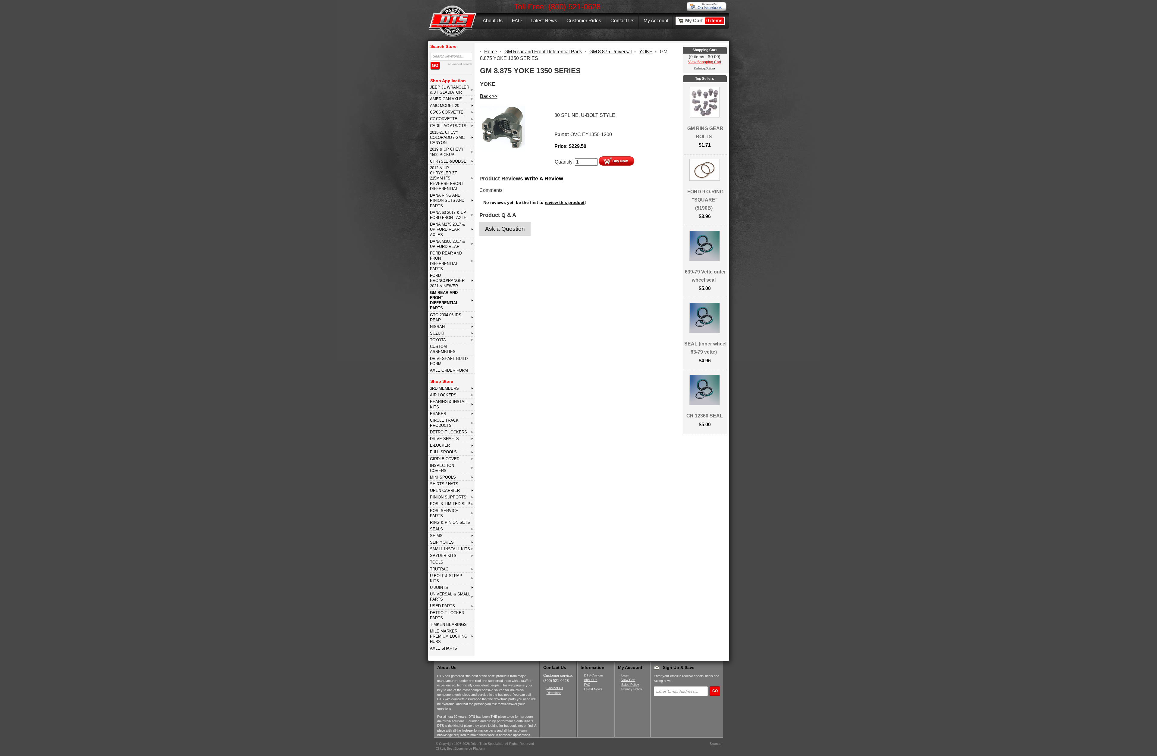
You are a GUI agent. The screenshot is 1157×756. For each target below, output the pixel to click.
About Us (493, 20)
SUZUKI (437, 333)
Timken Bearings (448, 624)
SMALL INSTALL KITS (450, 549)
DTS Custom (593, 675)
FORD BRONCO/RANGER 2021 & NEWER (447, 280)
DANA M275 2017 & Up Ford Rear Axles (447, 229)
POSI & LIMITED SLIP (450, 503)
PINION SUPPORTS (448, 497)
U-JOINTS (439, 587)
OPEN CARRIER (445, 490)
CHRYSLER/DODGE (448, 161)
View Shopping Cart (704, 62)
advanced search (460, 64)
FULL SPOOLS (443, 452)
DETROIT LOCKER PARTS (447, 615)
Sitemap (715, 743)
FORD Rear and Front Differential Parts (446, 261)
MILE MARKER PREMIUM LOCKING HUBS (448, 636)
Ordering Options (704, 68)
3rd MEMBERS (444, 388)
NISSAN (437, 326)
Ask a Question (505, 229)
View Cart (628, 680)
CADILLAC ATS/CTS (448, 125)
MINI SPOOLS (443, 477)
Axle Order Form (449, 370)
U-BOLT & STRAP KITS (446, 578)
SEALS (436, 529)
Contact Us (622, 20)
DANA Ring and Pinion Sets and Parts (447, 200)
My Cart (704, 20)
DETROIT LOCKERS (448, 432)
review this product (565, 202)
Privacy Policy (631, 689)
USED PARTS (442, 606)
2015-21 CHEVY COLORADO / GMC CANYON (447, 137)
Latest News (544, 20)
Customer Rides (583, 20)
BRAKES (438, 413)
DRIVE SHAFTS (444, 438)
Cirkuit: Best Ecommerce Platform (460, 748)
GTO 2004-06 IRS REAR (445, 317)
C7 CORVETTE (443, 119)
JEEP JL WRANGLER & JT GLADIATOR (449, 90)
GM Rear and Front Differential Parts (444, 300)
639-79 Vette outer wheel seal (705, 276)
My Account (656, 20)
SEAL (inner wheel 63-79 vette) (705, 348)
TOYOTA (438, 340)
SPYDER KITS (443, 555)
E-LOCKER (440, 445)
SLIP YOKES (442, 542)
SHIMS (436, 535)
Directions (554, 693)
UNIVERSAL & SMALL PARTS (450, 596)
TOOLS (436, 562)
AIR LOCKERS (443, 395)
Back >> (488, 96)
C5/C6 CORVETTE (446, 112)
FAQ (517, 20)
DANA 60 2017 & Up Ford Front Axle (448, 215)
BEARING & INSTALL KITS (449, 404)
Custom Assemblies (443, 349)
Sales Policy (630, 684)
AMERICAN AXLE (446, 99)
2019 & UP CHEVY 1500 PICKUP (447, 152)
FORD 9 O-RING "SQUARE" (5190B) (705, 200)
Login (625, 675)
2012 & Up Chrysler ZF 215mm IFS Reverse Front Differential (446, 178)
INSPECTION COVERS (442, 468)
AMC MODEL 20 (444, 105)
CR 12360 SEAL (704, 415)
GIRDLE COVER (444, 459)
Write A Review (544, 179)
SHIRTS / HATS (444, 484)
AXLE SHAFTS (443, 648)
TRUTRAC (439, 569)
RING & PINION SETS (450, 522)
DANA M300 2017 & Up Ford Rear (447, 244)
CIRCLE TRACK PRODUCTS (444, 423)
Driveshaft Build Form (449, 361)
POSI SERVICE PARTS (444, 513)
